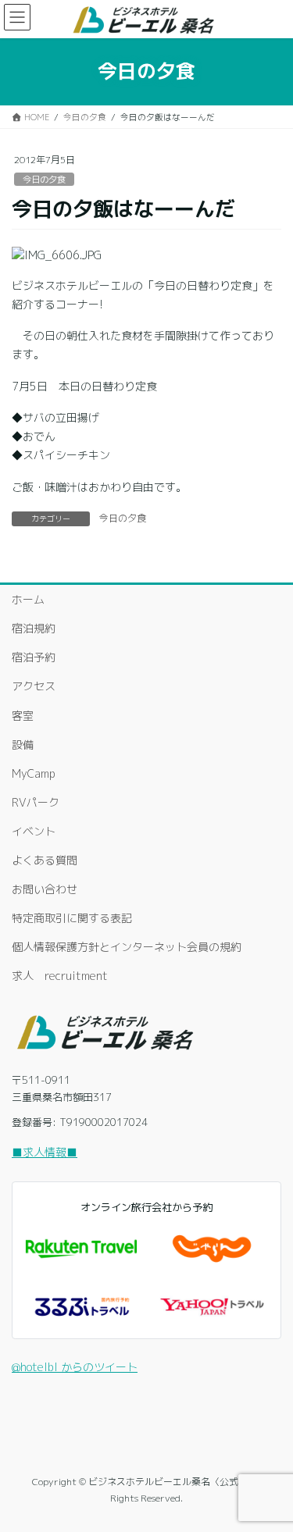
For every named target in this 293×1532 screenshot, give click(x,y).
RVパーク (35, 802)
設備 (23, 744)
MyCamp (33, 773)
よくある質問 (44, 860)
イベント (33, 831)
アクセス (33, 686)
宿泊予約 (33, 657)
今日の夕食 (44, 179)
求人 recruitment (60, 975)
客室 (23, 715)
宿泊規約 (33, 628)
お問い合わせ (44, 889)
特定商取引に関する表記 (72, 917)
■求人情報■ (44, 1152)
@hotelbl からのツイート (75, 1366)
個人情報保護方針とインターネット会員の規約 (126, 946)
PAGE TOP (270, 1471)
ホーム (28, 599)
